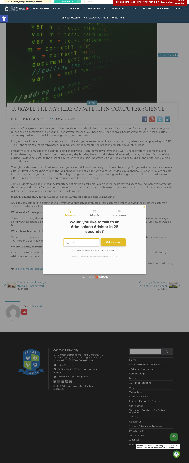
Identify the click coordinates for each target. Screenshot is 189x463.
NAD (127, 2)
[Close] (144, 207)
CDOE (133, 8)
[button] (4, 18)
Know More (118, 18)
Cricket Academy (71, 18)
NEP (117, 2)
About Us (58, 8)
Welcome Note (41, 8)
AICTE (152, 2)
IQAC (139, 2)
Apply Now (163, 8)
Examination (167, 2)
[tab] (70, 213)
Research (148, 8)
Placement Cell (96, 8)
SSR (122, 2)
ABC (133, 2)
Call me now (113, 242)
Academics (75, 8)
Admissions (118, 8)
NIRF (145, 2)
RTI (157, 2)
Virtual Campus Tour (96, 18)
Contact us (179, 8)
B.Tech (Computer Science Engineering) (56, 2)
